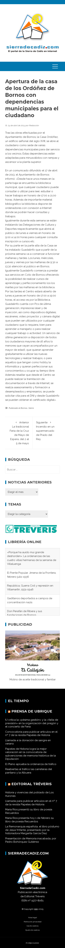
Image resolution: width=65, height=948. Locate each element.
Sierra (31, 408)
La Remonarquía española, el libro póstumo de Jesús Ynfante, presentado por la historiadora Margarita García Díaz (32, 834)
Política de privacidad (32, 925)
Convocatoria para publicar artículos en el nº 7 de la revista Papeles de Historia (31, 737)
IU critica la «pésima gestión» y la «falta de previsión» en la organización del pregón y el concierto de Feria (31, 727)
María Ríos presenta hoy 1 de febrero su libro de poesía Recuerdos (29, 823)
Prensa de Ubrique (31, 715)
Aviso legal (32, 921)
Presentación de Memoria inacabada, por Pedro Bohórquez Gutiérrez (30, 844)
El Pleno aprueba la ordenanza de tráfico (30, 767)
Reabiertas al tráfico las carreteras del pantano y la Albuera (28, 774)
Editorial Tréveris (31, 788)
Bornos (24, 408)
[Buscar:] (32, 469)
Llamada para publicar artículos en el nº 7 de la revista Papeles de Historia (31, 806)
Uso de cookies (32, 929)
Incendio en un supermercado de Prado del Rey (45, 431)
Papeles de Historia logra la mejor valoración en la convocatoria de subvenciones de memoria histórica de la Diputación (30, 757)
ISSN (24, 904)
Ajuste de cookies (32, 934)
